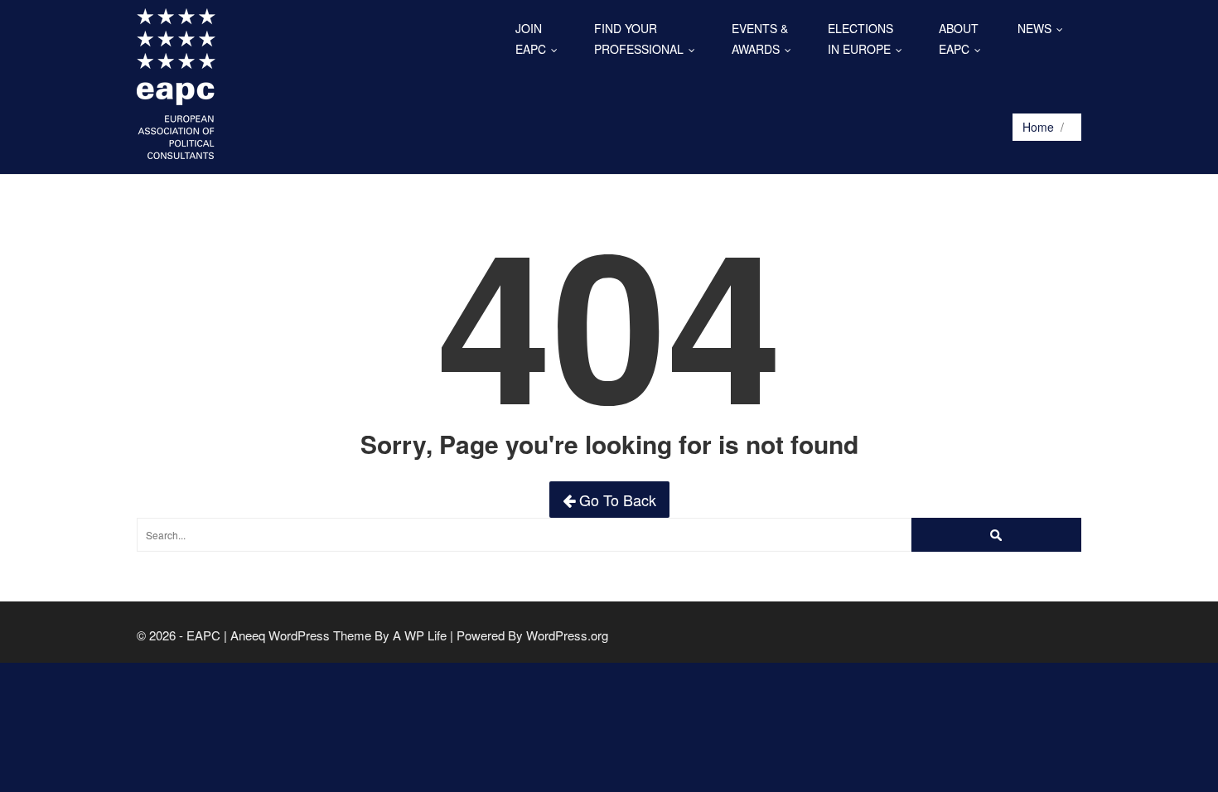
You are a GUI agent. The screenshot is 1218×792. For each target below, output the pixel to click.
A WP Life (420, 635)
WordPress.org (567, 635)
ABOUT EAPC (963, 38)
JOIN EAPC (540, 38)
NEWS (1044, 28)
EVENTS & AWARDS (765, 38)
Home (1038, 126)
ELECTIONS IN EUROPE (869, 38)
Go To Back (615, 499)
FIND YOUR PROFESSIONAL (648, 38)
